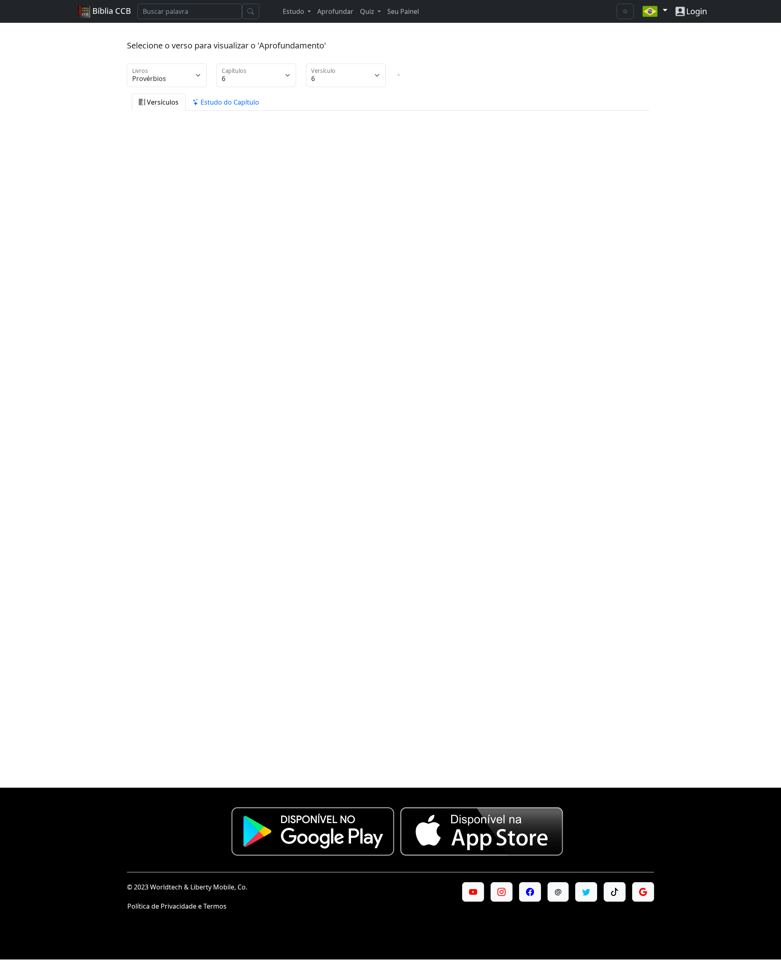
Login (696, 11)
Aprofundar (335, 11)
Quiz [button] (368, 11)
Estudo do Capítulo (229, 102)
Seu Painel (403, 11)
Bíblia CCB (110, 10)
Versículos (162, 102)
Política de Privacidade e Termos (177, 906)
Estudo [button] (294, 11)
